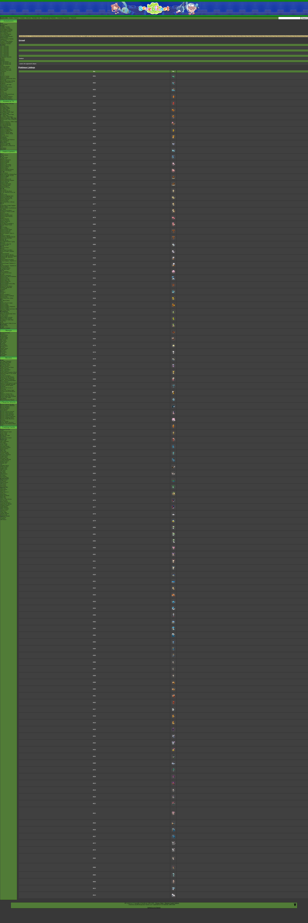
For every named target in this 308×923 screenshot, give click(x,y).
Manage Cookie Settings (172, 903)
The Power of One (4, 363)
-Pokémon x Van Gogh (5, 84)
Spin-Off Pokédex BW (5, 64)
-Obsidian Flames (4, 465)
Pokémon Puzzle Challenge (7, 295)
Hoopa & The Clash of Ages (7, 390)
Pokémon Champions (5, 160)
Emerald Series (4, 346)
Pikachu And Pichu (5, 406)
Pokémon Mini (3, 297)
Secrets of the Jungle (5, 397)
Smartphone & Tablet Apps (6, 319)
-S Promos (2, 518)
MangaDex (3, 334)
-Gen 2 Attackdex (4, 47)
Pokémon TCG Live (5, 187)
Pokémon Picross (4, 218)
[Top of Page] (295, 904)
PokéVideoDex (3, 138)
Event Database (4, 95)
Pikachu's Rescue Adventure (7, 405)
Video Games (9, 152)
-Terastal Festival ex (5, 502)
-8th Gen (2, 73)
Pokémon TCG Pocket (5, 170)
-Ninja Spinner (3, 489)
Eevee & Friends (4, 421)
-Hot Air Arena (3, 500)
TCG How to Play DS (5, 244)
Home (11, 18)
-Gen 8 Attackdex (4, 54)
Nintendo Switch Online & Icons (8, 323)
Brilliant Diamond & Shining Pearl (8, 174)
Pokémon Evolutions (5, 131)
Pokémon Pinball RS (5, 281)
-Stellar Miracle (4, 506)
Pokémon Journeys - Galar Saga (8, 118)
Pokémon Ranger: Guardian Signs (7, 252)
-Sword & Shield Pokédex (6, 36)
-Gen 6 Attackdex (4, 52)
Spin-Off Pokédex (4, 61)
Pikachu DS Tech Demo (6, 286)
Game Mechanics (4, 67)
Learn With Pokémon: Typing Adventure (7, 242)
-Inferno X (2, 493)
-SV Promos (3, 481)
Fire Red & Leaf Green (5, 273)
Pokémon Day (3, 85)
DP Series (2, 347)
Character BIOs (4, 335)
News (1, 23)
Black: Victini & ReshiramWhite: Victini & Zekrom (8, 381)
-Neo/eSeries (3, 476)
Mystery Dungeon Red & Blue (7, 283)
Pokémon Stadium (4, 307)
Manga (9, 330)
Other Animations (4, 141)
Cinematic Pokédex (5, 66)
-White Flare (3, 451)
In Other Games (4, 315)
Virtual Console (4, 316)
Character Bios (4, 106)
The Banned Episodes (5, 125)
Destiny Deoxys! (4, 371)
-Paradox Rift (3, 463)
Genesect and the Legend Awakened (6, 386)
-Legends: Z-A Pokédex (6, 42)
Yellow (1, 301)
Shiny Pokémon (4, 126)
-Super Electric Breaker (6, 504)
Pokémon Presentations (6, 87)
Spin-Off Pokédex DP (5, 63)
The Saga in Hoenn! (5, 110)
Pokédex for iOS (4, 245)
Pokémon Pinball (4, 305)
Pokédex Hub (36, 18)
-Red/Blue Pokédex (5, 27)
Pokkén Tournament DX (6, 198)
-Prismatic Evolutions (5, 454)
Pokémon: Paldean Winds (6, 133)
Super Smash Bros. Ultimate (7, 202)
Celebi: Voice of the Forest (7, 367)
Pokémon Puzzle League (6, 303)
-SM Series (3, 470)
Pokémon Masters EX (5, 166)
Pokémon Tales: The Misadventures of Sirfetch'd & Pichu (7, 146)
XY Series (2, 353)
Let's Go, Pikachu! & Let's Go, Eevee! (7, 193)
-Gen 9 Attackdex (4, 55)
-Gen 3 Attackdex (4, 48)
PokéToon (2, 134)
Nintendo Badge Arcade (6, 224)
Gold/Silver (3, 292)
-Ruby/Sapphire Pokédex (6, 29)
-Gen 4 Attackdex (4, 49)
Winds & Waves (4, 155)
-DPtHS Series (3, 474)
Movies (8, 358)
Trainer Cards (3, 433)
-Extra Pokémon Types (6, 431)
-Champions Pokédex (5, 43)
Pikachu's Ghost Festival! (6, 412)
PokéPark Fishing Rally (6, 287)
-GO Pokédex (3, 40)
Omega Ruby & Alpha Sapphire (8, 205)
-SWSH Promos (4, 482)
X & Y (1, 204)
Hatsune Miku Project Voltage (7, 81)
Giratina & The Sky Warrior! (7, 377)
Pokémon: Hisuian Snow (6, 132)
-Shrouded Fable (4, 458)
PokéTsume (3, 149)
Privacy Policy (159, 903)
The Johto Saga (4, 109)
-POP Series (3, 486)
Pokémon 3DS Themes (6, 318)
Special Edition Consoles (6, 317)
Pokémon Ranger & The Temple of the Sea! (8, 374)
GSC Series (3, 342)
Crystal (2, 293)
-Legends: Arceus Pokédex (7, 39)
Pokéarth (73, 18)
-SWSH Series (3, 469)
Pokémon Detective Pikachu (7, 399)
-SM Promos (3, 483)
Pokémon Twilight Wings (6, 130)
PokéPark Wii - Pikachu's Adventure (6, 258)
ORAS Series (3, 354)
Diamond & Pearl (4, 247)
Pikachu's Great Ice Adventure (7, 416)
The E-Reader (3, 288)
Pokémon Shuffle (4, 214)
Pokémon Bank (4, 206)
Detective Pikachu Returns (7, 169)
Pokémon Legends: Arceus (7, 175)
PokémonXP (3, 79)
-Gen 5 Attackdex (4, 51)
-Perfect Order (3, 445)
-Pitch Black (3, 442)
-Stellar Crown (3, 457)
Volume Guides (4, 338)
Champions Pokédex (63, 18)
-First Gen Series (4, 477)
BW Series (2, 350)
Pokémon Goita (4, 325)
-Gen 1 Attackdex (4, 46)
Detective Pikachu (4, 199)
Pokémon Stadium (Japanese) (7, 306)
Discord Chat (3, 93)
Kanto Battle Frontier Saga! (7, 112)
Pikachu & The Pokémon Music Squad (8, 424)
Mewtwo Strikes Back (5, 362)
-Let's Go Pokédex (4, 35)
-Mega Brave (3, 494)
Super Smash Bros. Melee (6, 298)
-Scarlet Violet (3, 468)
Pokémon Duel (3, 222)
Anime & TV (8, 101)
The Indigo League (4, 107)
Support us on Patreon (153, 907)
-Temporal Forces (4, 460)
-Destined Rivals (4, 452)
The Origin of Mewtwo (5, 361)
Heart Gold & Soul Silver (6, 250)
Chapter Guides (4, 337)
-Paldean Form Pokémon (6, 99)
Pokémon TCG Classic (6, 437)
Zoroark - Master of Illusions (7, 379)
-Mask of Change (4, 508)
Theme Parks (3, 90)
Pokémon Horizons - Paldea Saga (8, 121)
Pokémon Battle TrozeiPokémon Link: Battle (8, 208)
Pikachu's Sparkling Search (7, 417)
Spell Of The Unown (5, 365)
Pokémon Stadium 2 (5, 294)
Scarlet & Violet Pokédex (49, 18)
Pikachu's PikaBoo (4, 408)
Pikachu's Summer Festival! (7, 411)
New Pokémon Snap (5, 185)
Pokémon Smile (4, 182)
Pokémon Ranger (4, 282)
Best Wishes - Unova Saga (7, 114)
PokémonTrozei (4, 285)
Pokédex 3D (3, 239)
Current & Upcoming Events (7, 94)
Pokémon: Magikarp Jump (6, 196)
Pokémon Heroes (4, 368)
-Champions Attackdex (6, 57)
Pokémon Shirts (4, 89)
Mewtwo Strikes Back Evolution (8, 396)
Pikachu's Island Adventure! (7, 414)
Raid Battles (3, 436)
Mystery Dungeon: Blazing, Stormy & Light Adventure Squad (8, 255)
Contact (22, 18)
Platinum (2, 248)
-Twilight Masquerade (5, 459)
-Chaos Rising (3, 443)
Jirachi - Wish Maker (5, 369)
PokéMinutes (3, 137)
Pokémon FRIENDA (5, 328)
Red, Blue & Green (5, 300)
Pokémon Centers (4, 77)
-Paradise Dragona (4, 505)
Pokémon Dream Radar (6, 229)
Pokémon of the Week (5, 70)
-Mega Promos (3, 480)
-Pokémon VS (3, 514)
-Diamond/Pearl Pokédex (6, 30)
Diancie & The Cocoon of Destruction (6, 388)
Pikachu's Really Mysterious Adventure (7, 419)
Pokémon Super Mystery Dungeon (6, 217)
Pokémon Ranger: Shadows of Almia (7, 264)
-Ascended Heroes (4, 446)
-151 (1, 464)
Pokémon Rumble (4, 253)
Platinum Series (4, 348)
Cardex (2, 65)
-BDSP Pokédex (4, 37)
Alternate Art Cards (5, 435)
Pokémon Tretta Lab (5, 230)
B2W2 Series (3, 352)
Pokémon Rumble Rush (6, 197)
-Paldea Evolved (4, 466)
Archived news (3, 24)
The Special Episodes (5, 124)
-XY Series (2, 471)
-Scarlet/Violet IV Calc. (6, 69)
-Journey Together (4, 453)
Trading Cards (8, 427)
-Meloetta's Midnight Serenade (7, 384)
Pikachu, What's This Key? (7, 422)
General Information (5, 332)
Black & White (3, 227)
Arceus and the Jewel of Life (7, 378)
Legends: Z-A (3, 158)
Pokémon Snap (4, 304)
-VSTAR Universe (4, 513)
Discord (28, 18)
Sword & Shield (4, 173)
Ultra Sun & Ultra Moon (6, 191)
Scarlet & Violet (4, 157)
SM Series (2, 355)
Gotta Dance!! (3, 410)
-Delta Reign (3, 440)
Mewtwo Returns (4, 366)
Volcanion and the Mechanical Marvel (7, 392)
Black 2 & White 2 (4, 228)
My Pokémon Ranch (5, 268)
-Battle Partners (4, 501)
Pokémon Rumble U (5, 232)
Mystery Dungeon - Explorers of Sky (8, 261)
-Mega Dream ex (4, 492)
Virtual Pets (3, 321)
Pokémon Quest (4, 200)
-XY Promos (3, 484)
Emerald (2, 274)
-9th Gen (2, 72)
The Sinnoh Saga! (4, 113)
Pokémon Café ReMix (5, 164)
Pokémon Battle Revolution (7, 259)
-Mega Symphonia (4, 495)
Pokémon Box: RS (4, 280)
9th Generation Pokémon (6, 96)
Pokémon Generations (5, 128)
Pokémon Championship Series (8, 78)
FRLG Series (3, 344)
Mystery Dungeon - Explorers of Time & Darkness (8, 266)
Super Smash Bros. (5, 310)
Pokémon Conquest (5, 235)
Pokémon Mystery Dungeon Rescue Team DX (7, 181)
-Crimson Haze (4, 510)
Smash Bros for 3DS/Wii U (7, 223)
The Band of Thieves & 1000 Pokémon (7, 212)
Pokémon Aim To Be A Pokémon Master (8, 120)
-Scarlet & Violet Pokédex (6, 41)
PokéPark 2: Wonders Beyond (7, 236)
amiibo (1, 322)
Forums (16, 18)
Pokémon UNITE (4, 167)
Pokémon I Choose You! (6, 393)
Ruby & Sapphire (4, 271)
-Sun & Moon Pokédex (5, 34)
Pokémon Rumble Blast (6, 238)
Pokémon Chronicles (5, 122)
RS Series (2, 343)
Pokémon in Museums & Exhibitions (6, 83)
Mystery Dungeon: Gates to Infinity (7, 234)
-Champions (3, 71)
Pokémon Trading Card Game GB (8, 309)
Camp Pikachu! (4, 409)
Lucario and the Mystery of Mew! (8, 372)
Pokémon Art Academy (6, 210)
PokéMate (2, 289)
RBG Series (3, 340)
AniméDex (2, 104)
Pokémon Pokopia (4, 161)
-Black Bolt (3, 449)
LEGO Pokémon (4, 88)
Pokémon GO (3, 163)
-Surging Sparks (4, 456)
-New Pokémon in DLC (6, 97)
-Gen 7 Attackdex (4, 53)
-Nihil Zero (2, 490)
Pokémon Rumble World (6, 215)
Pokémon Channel (4, 279)
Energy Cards (3, 434)
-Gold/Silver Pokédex (5, 28)
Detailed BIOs (3, 336)
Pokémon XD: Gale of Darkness (8, 276)
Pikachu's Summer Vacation (7, 404)
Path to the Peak (4, 136)
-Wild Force (3, 511)
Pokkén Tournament (5, 221)
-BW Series (3, 472)
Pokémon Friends (4, 162)
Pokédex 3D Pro (4, 240)
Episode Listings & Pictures (7, 103)
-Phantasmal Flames (5, 447)
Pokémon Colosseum (5, 275)
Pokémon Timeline (4, 76)
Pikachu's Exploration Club (6, 415)
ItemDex (2, 58)
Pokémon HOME (4, 176)
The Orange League (5, 108)
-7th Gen (2, 75)
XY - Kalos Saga (4, 115)
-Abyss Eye (3, 488)
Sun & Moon (3, 190)
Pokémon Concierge (5, 143)
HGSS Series (3, 349)
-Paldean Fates (4, 462)
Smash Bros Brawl (4, 269)
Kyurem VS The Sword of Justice (8, 383)
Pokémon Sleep (4, 168)
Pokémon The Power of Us (7, 395)
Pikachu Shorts (9, 402)
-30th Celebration (4, 441)
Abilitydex (2, 60)
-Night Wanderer (4, 507)
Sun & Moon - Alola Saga (6, 116)
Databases (8, 21)
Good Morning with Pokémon (7, 139)
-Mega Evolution (4, 448)
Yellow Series (3, 341)
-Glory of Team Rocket (6, 499)
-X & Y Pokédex (4, 33)
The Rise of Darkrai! (5, 375)
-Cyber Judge (3, 512)
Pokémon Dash (4, 277)
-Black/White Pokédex (5, 31)
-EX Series (2, 475)
